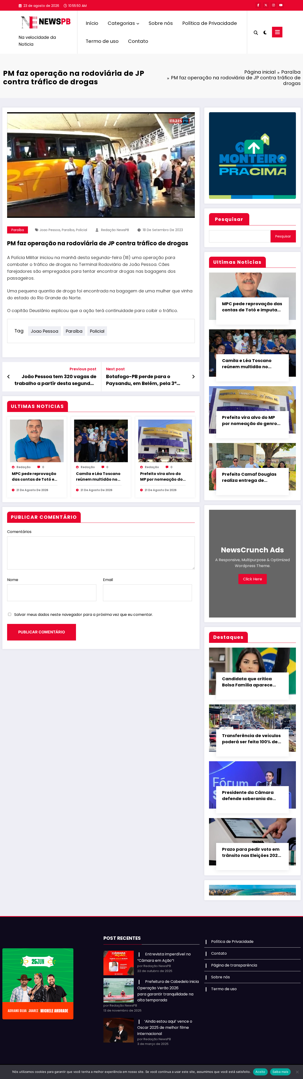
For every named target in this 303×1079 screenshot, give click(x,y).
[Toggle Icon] (277, 32)
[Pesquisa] (256, 32)
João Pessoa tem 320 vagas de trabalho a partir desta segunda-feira (55, 380)
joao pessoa (50, 230)
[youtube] (281, 5)
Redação (24, 467)
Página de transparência (234, 965)
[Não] (297, 1072)
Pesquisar (229, 219)
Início (92, 23)
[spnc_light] (265, 32)
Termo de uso (102, 41)
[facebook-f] (258, 5)
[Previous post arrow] (8, 377)
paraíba (68, 230)
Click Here (252, 579)
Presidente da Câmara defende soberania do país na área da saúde (248, 795)
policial (81, 230)
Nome (12, 579)
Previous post (83, 369)
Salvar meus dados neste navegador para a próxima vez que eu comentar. (83, 614)
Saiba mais (280, 1072)
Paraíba (17, 230)
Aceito (260, 1072)
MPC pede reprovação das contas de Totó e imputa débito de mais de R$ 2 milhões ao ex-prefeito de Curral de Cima (34, 476)
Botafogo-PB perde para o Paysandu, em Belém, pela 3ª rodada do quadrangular (141, 380)
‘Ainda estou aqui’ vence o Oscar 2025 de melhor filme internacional (164, 1027)
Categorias (121, 23)
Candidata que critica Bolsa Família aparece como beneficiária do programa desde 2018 (247, 682)
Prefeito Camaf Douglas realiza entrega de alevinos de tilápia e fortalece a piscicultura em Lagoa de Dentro (249, 477)
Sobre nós (161, 23)
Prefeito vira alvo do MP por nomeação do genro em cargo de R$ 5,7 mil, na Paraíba (162, 476)
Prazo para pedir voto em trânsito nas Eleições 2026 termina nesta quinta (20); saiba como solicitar (252, 852)
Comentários (19, 531)
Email (108, 579)
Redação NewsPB (115, 230)
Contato (138, 41)
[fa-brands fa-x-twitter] (266, 5)
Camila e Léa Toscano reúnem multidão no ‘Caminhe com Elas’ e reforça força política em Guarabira (98, 476)
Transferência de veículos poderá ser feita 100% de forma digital (251, 739)
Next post (115, 369)
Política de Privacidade (209, 23)
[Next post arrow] (193, 377)
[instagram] (273, 5)
